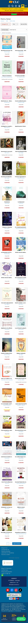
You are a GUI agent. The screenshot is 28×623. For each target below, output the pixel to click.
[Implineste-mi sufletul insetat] (7, 320)
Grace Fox (7, 483)
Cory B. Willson (4, 77)
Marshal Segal (7, 51)
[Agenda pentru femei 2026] (21, 118)
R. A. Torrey (7, 431)
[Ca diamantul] (21, 193)
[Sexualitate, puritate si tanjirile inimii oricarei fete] (21, 524)
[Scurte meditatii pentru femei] (21, 92)
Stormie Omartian (21, 178)
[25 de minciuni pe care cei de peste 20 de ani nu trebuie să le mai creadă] (21, 422)
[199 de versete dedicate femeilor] (7, 269)
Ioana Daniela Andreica (21, 483)
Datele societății (5, 551)
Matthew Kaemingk (10, 77)
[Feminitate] (7, 193)
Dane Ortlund (21, 508)
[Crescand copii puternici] (7, 294)
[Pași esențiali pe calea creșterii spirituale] (7, 422)
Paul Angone (21, 431)
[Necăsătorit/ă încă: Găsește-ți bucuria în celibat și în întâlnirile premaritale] (7, 42)
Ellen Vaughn (21, 152)
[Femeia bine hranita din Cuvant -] (21, 370)
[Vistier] (7, 563)
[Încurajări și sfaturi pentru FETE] (7, 524)
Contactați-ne (5, 549)
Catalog (2, 21)
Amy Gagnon (7, 304)
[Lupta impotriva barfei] (21, 395)
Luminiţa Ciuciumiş (21, 278)
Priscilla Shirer (7, 102)
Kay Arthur (11, 379)
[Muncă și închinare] (7, 67)
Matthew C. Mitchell (21, 405)
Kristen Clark (23, 228)
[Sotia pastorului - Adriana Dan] (21, 42)
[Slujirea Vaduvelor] (21, 345)
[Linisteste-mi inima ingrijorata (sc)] (7, 448)
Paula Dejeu (7, 203)
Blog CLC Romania (6, 568)
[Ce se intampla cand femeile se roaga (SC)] (7, 395)
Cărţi (7, 21)
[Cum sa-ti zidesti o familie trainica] (7, 370)
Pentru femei (12, 21)
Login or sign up (5, 573)
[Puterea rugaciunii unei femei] (21, 168)
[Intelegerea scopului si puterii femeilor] (7, 118)
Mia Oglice (21, 354)
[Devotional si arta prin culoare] (7, 143)
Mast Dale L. (21, 304)
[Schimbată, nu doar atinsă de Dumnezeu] (7, 499)
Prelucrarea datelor (6, 571)
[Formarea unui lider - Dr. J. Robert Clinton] (21, 67)
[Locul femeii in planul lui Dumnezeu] (21, 320)
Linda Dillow (7, 329)
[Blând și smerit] (21, 499)
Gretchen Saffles (21, 379)
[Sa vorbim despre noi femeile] (21, 448)
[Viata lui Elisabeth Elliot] (21, 143)
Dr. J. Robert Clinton (21, 77)
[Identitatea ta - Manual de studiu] (7, 92)
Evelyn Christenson (7, 405)
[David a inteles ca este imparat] (21, 294)
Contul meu (4, 570)
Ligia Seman (7, 508)
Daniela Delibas (7, 354)
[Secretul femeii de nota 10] (21, 473)
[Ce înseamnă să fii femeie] (7, 244)
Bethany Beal (18, 228)
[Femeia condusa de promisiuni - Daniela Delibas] (7, 345)
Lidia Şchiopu (21, 458)
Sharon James (21, 329)
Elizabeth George (21, 102)
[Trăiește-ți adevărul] (7, 219)
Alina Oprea (7, 152)
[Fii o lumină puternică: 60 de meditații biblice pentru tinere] (21, 219)
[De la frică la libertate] (7, 473)
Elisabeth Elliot (7, 253)
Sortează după (5, 29)
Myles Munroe (7, 127)
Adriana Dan (21, 51)
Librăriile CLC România (7, 553)
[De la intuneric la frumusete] (21, 269)
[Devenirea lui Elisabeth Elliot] (7, 168)
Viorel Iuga (7, 533)
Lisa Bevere (21, 203)
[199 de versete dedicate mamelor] (21, 244)
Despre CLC (4, 548)
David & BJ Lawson (4, 379)
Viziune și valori (5, 554)
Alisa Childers (7, 228)
